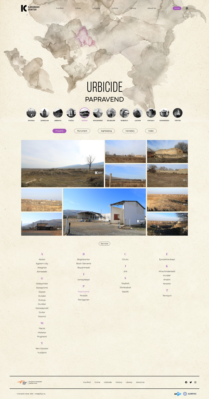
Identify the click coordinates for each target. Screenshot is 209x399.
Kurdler (167, 276)
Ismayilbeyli (84, 280)
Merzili (42, 328)
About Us (152, 8)
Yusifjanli (42, 353)
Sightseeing (106, 131)
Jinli (125, 271)
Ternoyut (167, 296)
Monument (82, 131)
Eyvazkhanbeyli (167, 259)
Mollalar (42, 333)
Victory (115, 8)
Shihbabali (125, 288)
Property (59, 131)
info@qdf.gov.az (40, 394)
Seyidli (125, 292)
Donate (177, 8)
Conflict (59, 8)
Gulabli (42, 296)
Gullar (42, 312)
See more (104, 244)
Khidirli (167, 280)
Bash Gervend (83, 264)
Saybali (125, 283)
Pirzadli (83, 296)
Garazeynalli (42, 308)
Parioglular (83, 300)
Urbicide (96, 8)
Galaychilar (42, 284)
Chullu (125, 259)
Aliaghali (42, 268)
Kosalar (167, 284)
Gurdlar (42, 304)
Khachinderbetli (167, 271)
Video (151, 131)
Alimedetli (42, 272)
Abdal (42, 259)
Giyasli (42, 292)
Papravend (83, 292)
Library (133, 8)
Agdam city (42, 264)
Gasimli (42, 317)
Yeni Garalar (42, 349)
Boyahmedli (84, 268)
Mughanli (42, 337)
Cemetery (130, 131)
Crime (78, 8)
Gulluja (42, 300)
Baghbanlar (83, 259)
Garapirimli (42, 288)
